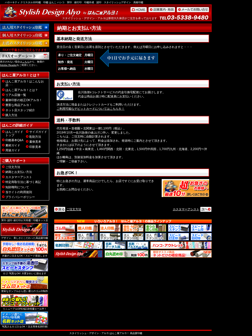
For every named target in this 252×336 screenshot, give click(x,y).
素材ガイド (12, 145)
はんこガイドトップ (14, 133)
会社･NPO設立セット (133, 228)
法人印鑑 (110, 228)
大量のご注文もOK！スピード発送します (24, 255)
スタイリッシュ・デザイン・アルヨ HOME (138, 9)
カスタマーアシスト (186, 209)
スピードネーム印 (201, 228)
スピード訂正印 (178, 236)
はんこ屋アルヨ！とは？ (21, 90)
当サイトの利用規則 (18, 192)
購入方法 (11, 115)
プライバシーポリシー (20, 197)
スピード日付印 (201, 236)
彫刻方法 (35, 136)
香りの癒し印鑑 (155, 228)
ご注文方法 (73, 209)
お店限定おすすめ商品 (64, 236)
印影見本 (35, 147)
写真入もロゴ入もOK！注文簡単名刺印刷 (24, 326)
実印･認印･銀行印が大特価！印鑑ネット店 (24, 220)
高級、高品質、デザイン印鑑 (78, 254)
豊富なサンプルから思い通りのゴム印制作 (24, 291)
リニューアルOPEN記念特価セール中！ (25, 308)
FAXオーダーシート (24, 56)
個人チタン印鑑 (87, 236)
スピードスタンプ (178, 228)
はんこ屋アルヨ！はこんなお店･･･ (24, 83)
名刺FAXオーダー (137, 245)
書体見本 (35, 141)
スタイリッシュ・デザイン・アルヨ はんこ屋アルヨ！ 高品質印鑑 (105, 333)
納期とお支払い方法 (18, 172)
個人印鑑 (87, 228)
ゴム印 (64, 228)
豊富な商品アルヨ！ (18, 105)
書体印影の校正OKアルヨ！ (23, 100)
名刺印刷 (78, 245)
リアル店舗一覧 (15, 95)
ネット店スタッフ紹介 (20, 110)
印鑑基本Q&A (14, 140)
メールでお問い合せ (193, 9)
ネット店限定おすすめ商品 (181, 254)
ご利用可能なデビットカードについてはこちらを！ (91, 108)
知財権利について (17, 187)
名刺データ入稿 (115, 245)
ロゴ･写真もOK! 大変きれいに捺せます (24, 273)
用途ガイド (12, 150)
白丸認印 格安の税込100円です (126, 254)
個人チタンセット (110, 236)
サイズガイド (38, 132)
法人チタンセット (155, 236)
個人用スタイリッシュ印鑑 (24, 35)
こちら (26, 61)
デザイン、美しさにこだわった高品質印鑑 (24, 238)
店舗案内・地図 (161, 9)
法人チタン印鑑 (133, 236)
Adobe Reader (8, 65)
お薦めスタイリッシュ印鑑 (24, 43)
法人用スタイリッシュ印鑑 (24, 27)
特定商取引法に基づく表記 (23, 182)
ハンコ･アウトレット (181, 245)
